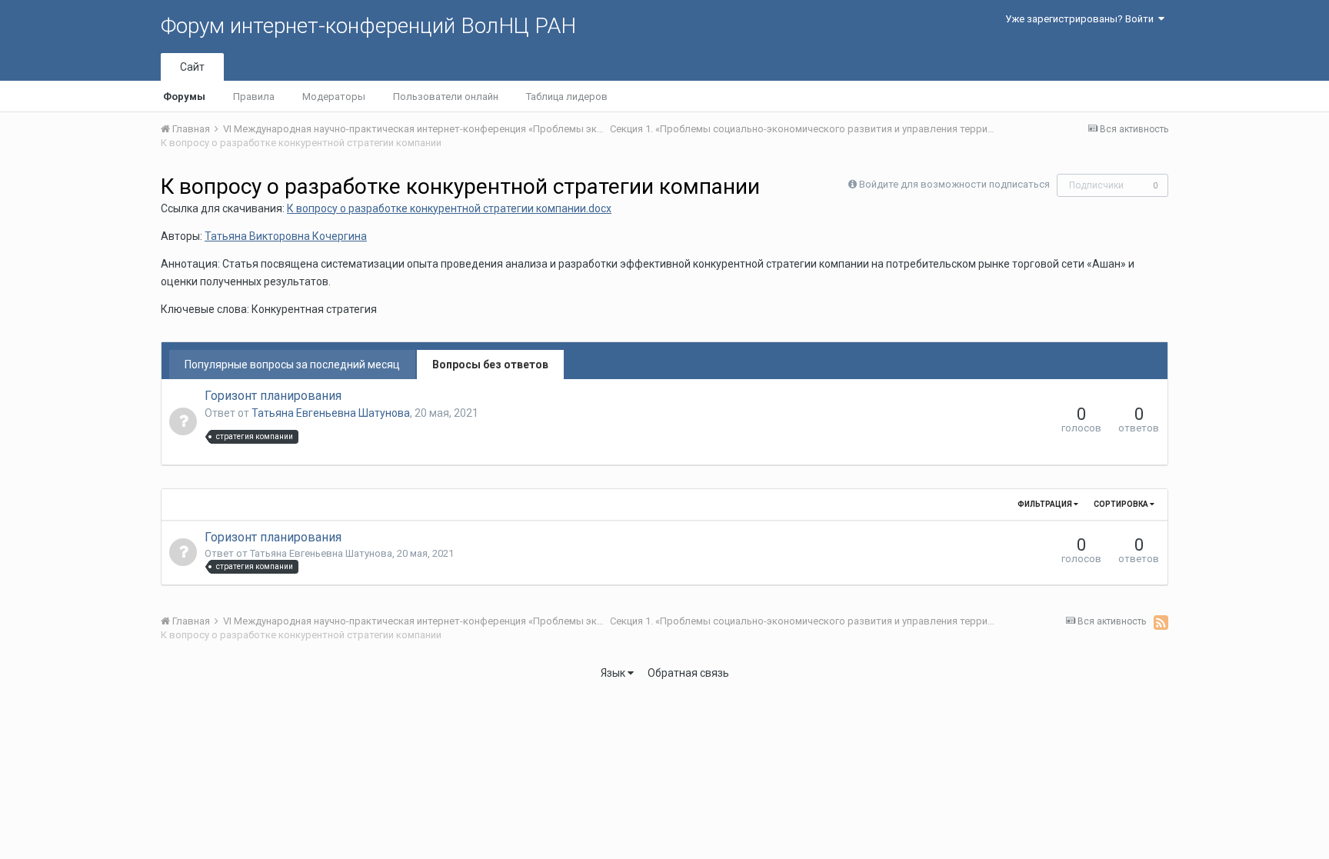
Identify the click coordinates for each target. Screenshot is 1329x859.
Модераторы (333, 96)
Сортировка (1122, 504)
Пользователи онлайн (445, 96)
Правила (254, 96)
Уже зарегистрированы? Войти (1081, 19)
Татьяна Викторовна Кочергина (286, 236)
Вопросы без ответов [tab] (490, 364)
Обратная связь (688, 673)
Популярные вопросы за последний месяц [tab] (292, 364)
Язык (614, 673)
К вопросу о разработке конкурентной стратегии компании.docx (449, 208)
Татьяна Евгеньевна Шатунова (330, 413)
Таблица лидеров (567, 96)
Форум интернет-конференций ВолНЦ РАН (368, 25)
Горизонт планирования (273, 395)
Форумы (184, 96)
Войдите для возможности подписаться (954, 184)
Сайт (192, 67)
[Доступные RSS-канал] (1161, 622)
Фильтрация (1046, 504)
